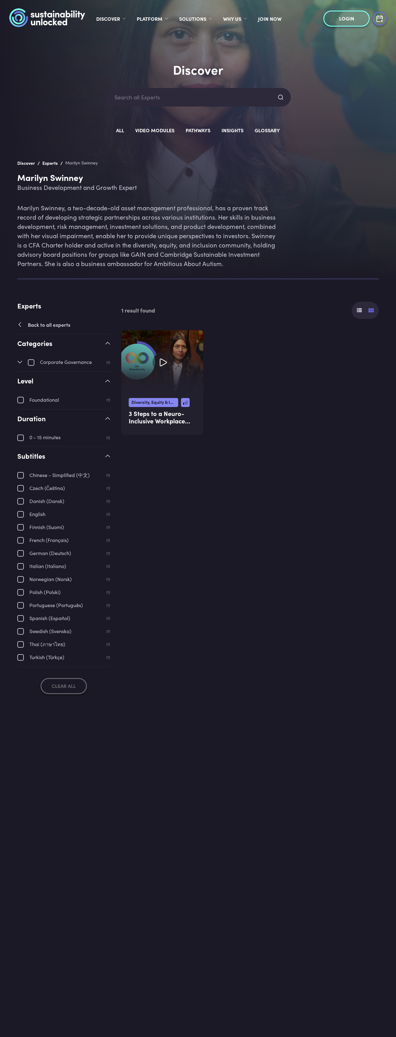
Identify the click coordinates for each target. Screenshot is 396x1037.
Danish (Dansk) (46, 501)
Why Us (232, 18)
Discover (108, 18)
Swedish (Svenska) (50, 631)
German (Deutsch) (50, 553)
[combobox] (192, 97)
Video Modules (154, 130)
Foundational (44, 399)
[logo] (47, 18)
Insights (232, 130)
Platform (149, 18)
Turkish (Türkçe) (46, 657)
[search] (280, 97)
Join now (270, 18)
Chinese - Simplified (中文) (59, 475)
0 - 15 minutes (45, 437)
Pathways (198, 130)
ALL (120, 130)
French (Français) (49, 540)
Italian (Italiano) (47, 566)
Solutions (192, 18)
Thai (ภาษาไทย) (47, 644)
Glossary (267, 130)
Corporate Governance (66, 362)
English (37, 514)
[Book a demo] (379, 18)
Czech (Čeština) (47, 488)
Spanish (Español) (49, 618)
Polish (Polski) (45, 592)
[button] (63, 348)
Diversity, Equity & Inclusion (154, 402)
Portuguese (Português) (56, 605)
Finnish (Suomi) (46, 527)
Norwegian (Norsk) (50, 579)
